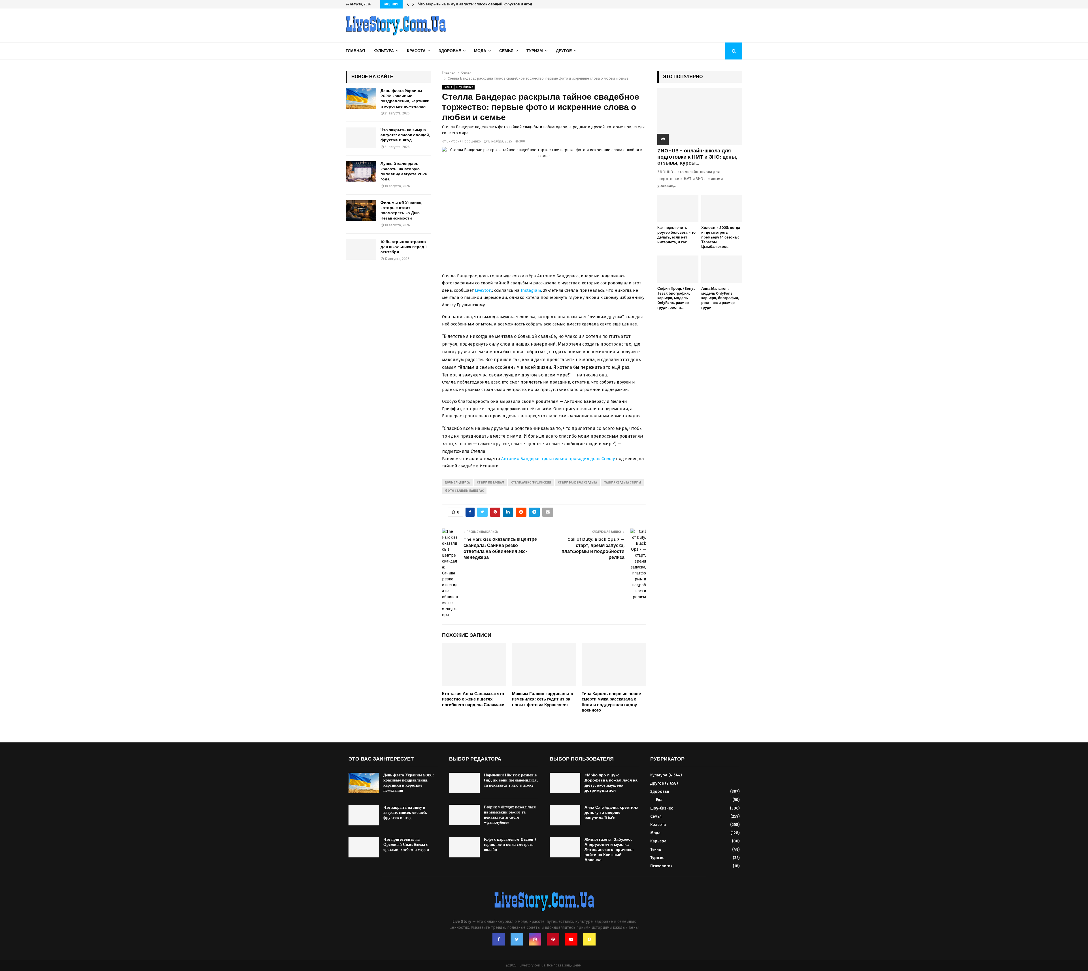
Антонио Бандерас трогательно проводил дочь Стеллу (558, 458)
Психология (661, 866)
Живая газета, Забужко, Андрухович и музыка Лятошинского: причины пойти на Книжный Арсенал (609, 850)
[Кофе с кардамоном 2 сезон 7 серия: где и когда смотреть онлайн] (464, 847)
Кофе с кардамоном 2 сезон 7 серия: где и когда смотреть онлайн (510, 844)
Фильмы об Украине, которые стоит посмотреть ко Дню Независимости (401, 210)
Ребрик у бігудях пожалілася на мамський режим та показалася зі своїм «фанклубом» (510, 815)
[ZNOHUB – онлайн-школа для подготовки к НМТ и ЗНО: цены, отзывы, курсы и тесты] (699, 116)
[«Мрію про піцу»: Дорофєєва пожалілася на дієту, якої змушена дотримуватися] (565, 783)
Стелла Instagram (490, 482)
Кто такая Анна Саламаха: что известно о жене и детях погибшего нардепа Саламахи (473, 699)
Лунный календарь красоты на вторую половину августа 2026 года (479, 4)
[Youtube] (571, 939)
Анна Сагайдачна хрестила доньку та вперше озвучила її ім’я (611, 812)
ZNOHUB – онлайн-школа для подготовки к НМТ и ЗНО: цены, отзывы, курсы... (697, 157)
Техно (655, 849)
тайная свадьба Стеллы (622, 482)
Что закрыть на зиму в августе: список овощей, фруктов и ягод (405, 134)
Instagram (531, 290)
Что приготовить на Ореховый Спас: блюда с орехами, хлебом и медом (406, 844)
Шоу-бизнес (464, 87)
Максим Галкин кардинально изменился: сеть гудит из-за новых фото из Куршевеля (542, 699)
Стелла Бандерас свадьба (577, 482)
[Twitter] (517, 939)
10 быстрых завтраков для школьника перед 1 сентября (404, 246)
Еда (659, 799)
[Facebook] (498, 939)
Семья (506, 50)
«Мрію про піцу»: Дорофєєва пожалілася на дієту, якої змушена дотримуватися (611, 783)
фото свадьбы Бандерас (464, 491)
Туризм (534, 50)
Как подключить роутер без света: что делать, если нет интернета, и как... (676, 234)
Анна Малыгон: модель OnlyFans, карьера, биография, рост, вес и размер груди (720, 298)
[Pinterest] (553, 939)
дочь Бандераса (457, 482)
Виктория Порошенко (464, 141)
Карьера (658, 841)
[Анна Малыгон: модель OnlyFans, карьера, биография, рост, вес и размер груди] (721, 269)
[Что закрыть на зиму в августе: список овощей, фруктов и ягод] (361, 137)
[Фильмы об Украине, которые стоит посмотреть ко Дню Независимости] (361, 210)
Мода (480, 50)
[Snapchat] (589, 939)
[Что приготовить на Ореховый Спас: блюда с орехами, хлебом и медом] (363, 847)
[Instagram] (535, 939)
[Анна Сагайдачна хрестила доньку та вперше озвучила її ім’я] (565, 815)
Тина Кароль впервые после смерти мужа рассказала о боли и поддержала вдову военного (611, 702)
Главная (355, 50)
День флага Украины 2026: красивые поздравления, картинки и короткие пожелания (405, 98)
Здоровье (450, 50)
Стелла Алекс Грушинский (531, 482)
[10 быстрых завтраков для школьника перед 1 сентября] (361, 249)
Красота (416, 50)
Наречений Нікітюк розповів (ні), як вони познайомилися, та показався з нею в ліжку (511, 780)
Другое (564, 50)
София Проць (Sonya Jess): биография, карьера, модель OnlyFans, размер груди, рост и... (676, 298)
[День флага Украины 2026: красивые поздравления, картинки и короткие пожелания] (361, 98)
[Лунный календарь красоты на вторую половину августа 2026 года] (361, 171)
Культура (383, 50)
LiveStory (483, 290)
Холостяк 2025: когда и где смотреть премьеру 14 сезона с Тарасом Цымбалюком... (720, 237)
